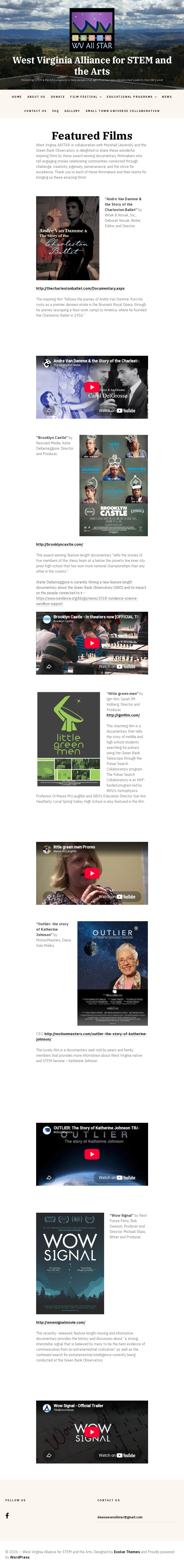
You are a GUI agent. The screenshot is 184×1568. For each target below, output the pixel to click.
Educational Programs (130, 96)
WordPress (20, 1557)
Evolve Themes (127, 1552)
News (167, 96)
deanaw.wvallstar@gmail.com (119, 1517)
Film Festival (84, 96)
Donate (58, 96)
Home (17, 96)
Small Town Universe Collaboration (123, 111)
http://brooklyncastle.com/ (59, 544)
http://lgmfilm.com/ (123, 715)
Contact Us (35, 111)
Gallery (72, 111)
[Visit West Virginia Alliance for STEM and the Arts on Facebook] (7, 1517)
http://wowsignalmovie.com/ (60, 1322)
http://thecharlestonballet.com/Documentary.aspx (80, 288)
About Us (36, 96)
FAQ (55, 111)
